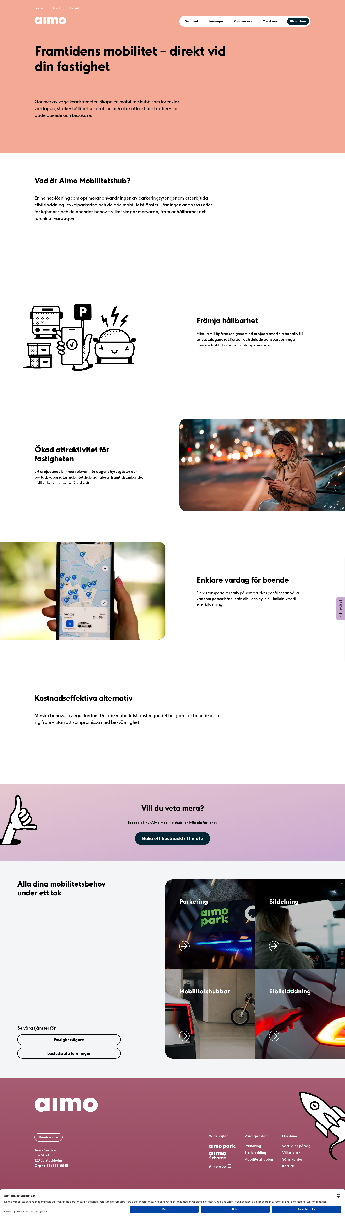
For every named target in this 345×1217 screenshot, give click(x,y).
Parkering (252, 1146)
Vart (296, 1146)
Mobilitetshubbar (258, 1159)
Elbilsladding (255, 1152)
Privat (74, 8)
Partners (40, 8)
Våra (292, 1159)
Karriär (288, 1166)
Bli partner (298, 21)
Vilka (291, 1152)
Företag (59, 8)
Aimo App (217, 1166)
